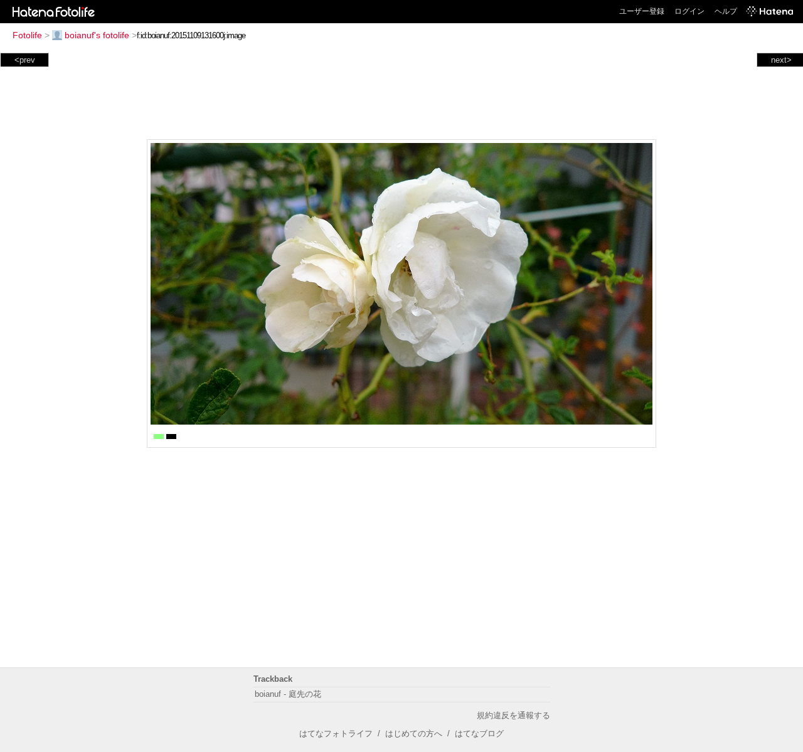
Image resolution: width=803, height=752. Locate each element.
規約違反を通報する (513, 715)
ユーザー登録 (641, 11)
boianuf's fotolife (97, 35)
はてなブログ (479, 733)
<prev (24, 60)
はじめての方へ (413, 733)
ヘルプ (726, 11)
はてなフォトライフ (336, 733)
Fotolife (27, 35)
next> (781, 60)
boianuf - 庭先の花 (288, 694)
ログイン (689, 11)
